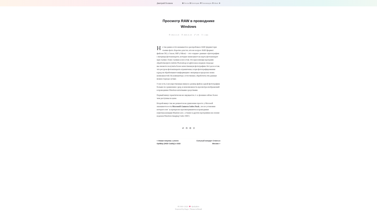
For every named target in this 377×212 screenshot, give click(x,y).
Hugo (186, 209)
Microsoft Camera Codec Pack (186, 106)
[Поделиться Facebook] (187, 128)
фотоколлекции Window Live (171, 113)
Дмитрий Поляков (165, 3)
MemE (199, 209)
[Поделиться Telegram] (190, 128)
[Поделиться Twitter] (183, 128)
